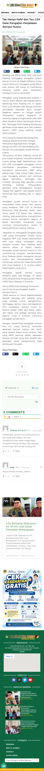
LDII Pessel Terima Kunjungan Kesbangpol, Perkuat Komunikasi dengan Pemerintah (28, 710)
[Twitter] (24, 679)
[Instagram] (19, 679)
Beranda (5, 12)
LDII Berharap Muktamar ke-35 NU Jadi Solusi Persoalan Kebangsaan (21, 526)
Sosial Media (12, 755)
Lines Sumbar (38, 770)
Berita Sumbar (18, 12)
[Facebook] (13, 679)
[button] (7, 71)
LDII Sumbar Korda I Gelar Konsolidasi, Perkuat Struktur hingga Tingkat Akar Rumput (29, 723)
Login (36, 388)
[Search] (37, 760)
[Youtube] (30, 679)
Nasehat (31, 12)
